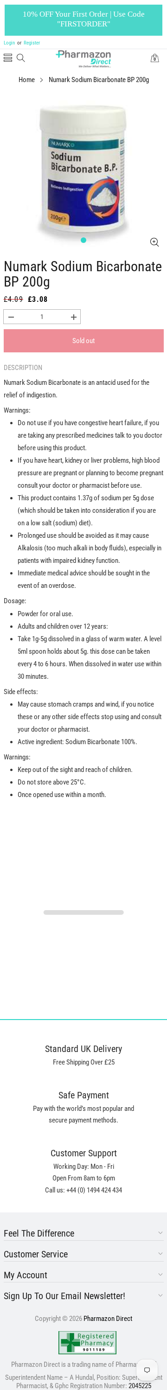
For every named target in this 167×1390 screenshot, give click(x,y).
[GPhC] (87, 1342)
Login (9, 43)
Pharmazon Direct (108, 1318)
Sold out (83, 341)
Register (28, 43)
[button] (8, 59)
